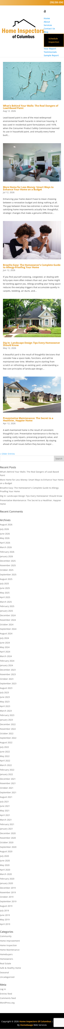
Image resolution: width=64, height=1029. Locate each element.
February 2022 (7, 769)
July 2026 (4, 529)
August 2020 (6, 851)
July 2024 (4, 638)
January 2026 (6, 556)
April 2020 (5, 869)
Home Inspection (8, 945)
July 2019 (4, 910)
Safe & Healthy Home (10, 967)
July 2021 (4, 801)
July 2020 (4, 856)
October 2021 (6, 787)
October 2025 (6, 570)
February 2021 (7, 824)
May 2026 (5, 538)
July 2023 (4, 692)
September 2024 (8, 629)
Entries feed (6, 993)
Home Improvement (10, 940)
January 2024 (6, 665)
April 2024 (5, 651)
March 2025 (6, 601)
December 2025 (8, 560)
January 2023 (6, 719)
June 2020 (5, 860)
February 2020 (7, 878)
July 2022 (4, 747)
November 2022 (8, 728)
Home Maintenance (9, 949)
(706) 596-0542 (56, 2)
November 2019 (8, 892)
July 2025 (4, 583)
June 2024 (5, 642)
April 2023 (5, 706)
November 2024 (8, 620)
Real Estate (5, 963)
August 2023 (6, 688)
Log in (3, 989)
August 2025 (6, 579)
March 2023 (6, 710)
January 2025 (6, 610)
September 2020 (8, 847)
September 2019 (8, 901)
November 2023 (8, 674)
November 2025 (8, 565)
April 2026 (5, 542)
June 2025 (5, 588)
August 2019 (6, 906)
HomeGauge (26, 1025)
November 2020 (8, 837)
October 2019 (6, 896)
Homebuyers (6, 954)
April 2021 (5, 815)
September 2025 (8, 574)
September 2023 (8, 683)
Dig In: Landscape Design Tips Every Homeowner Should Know (31, 344)
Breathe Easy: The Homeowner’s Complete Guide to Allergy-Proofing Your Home (31, 266)
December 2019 (8, 887)
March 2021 (6, 819)
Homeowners (6, 958)
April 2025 (5, 597)
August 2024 (6, 633)
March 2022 (6, 765)
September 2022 (8, 737)
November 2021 (8, 783)
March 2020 (6, 874)
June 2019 (5, 915)
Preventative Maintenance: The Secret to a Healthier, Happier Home (28, 419)
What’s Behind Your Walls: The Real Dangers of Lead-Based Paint (30, 107)
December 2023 (8, 669)
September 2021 (8, 792)
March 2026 (6, 547)
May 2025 (5, 592)
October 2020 (6, 842)
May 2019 (5, 919)
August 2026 (6, 524)
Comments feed (8, 998)
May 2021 (5, 810)
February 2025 (7, 606)
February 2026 (7, 551)
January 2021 (6, 828)
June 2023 (5, 697)
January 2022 (6, 774)
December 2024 (8, 615)
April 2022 (5, 760)
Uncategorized (7, 977)
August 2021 (6, 797)
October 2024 (6, 624)
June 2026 (5, 533)
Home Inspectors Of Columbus (35, 1021)
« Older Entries (7, 453)
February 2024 (7, 660)
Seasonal (4, 972)
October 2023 (6, 678)
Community (5, 936)
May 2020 (5, 865)
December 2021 (8, 778)
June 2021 (5, 806)
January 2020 (6, 883)
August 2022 (6, 742)
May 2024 (5, 647)
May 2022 (5, 756)
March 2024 (6, 656)
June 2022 (5, 751)
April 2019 (5, 924)
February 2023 (7, 715)
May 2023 (5, 701)
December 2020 (8, 833)
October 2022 (6, 733)
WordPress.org (7, 1002)
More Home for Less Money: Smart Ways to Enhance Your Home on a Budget (28, 188)
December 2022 (8, 724)
